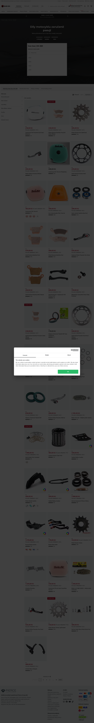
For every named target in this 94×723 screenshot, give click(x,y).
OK (68, 371)
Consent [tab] (25, 355)
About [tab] (69, 355)
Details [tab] (47, 355)
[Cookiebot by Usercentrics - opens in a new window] (72, 350)
